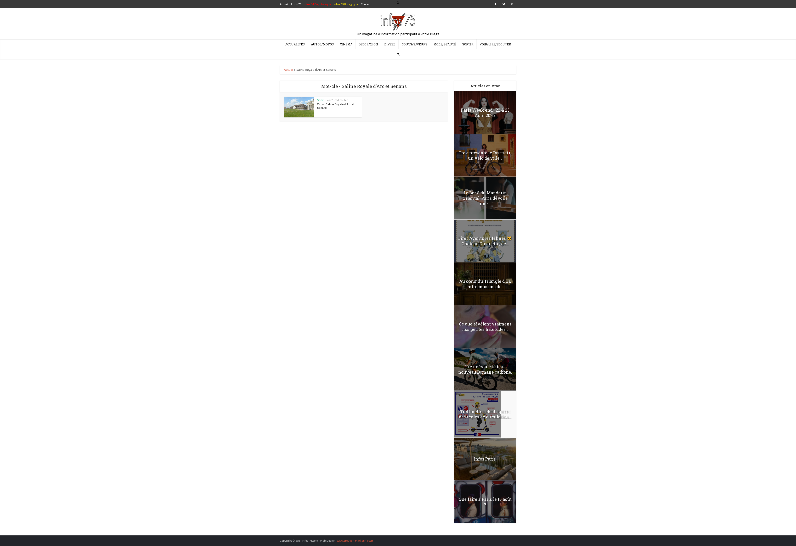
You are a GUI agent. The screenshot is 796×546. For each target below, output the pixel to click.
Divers (390, 44)
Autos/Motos (322, 44)
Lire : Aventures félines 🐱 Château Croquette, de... (485, 240)
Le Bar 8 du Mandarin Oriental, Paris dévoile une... (485, 198)
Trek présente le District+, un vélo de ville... (485, 155)
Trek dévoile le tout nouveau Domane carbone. (485, 369)
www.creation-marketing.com (355, 540)
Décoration (368, 44)
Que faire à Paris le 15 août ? (485, 501)
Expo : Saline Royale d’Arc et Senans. (335, 106)
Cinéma (346, 44)
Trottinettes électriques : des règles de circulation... (485, 414)
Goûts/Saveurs (414, 44)
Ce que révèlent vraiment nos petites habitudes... (485, 326)
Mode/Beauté (444, 44)
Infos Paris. (485, 459)
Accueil (288, 70)
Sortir (467, 44)
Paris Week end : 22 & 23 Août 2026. (485, 112)
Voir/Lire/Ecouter (495, 44)
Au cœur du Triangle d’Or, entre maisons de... (485, 283)
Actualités (295, 44)
